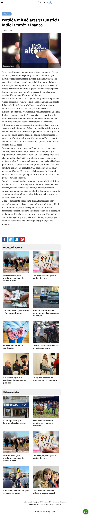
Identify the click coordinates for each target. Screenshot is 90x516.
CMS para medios (41, 511)
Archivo (58, 504)
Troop (52, 511)
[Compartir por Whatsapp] (85, 511)
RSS (30, 504)
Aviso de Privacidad (47, 504)
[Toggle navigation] (2, 2)
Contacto (36, 504)
